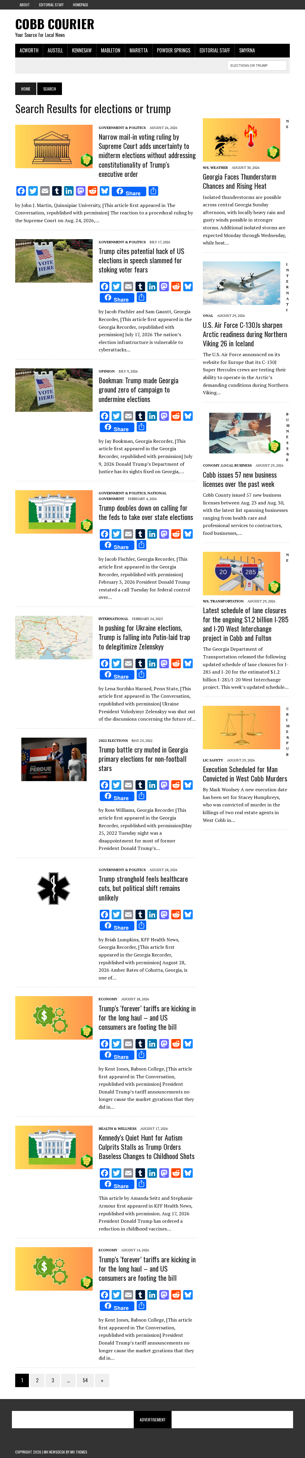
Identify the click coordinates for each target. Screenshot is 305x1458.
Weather (219, 167)
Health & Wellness (117, 1128)
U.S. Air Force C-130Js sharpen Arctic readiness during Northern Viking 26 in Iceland (245, 333)
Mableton (110, 50)
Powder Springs (173, 50)
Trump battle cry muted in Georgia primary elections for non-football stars (143, 758)
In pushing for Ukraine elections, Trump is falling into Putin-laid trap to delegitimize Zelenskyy (144, 636)
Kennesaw (82, 50)
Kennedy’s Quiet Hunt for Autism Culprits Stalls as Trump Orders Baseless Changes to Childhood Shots (146, 1146)
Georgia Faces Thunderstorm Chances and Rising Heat (239, 181)
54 (85, 1380)
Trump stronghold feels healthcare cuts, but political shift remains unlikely (143, 887)
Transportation (227, 601)
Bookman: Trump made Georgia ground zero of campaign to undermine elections (138, 389)
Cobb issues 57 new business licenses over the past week (240, 479)
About (25, 4)
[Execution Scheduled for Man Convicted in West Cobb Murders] (241, 745)
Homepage (80, 4)
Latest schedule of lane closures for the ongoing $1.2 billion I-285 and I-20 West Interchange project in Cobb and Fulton (245, 624)
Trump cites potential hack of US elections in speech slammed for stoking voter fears (141, 260)
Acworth (29, 50)
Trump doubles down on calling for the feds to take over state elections (146, 512)
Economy (108, 999)
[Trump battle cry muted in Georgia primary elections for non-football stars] (54, 777)
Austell (55, 50)
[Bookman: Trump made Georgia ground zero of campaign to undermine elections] (54, 407)
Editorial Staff (51, 4)
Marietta (139, 50)
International (113, 618)
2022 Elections (113, 740)
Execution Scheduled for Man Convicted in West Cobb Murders (245, 773)
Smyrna (247, 50)
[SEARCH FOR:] (257, 64)
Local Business (236, 465)
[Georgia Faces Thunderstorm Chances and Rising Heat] (241, 157)
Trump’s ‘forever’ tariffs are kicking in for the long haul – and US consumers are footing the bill (147, 1017)
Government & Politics (122, 127)
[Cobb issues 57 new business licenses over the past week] (241, 450)
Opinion (107, 371)
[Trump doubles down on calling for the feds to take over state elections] (54, 529)
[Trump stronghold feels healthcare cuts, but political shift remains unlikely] (54, 906)
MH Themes (78, 1451)
